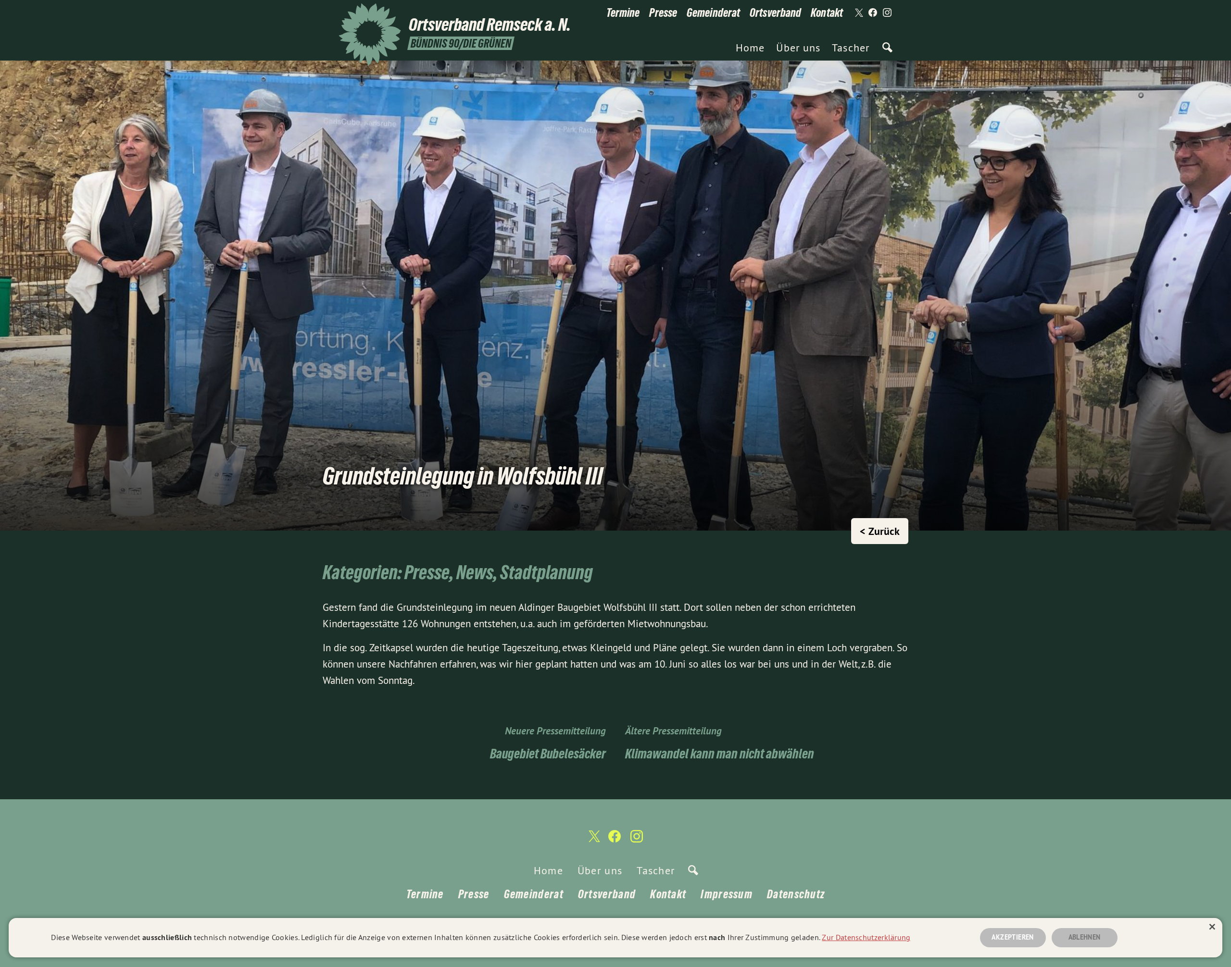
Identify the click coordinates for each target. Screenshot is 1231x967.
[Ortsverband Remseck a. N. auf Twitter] (858, 13)
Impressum (727, 894)
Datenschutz (796, 894)
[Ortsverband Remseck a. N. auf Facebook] (873, 13)
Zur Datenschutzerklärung (866, 937)
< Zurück (880, 531)
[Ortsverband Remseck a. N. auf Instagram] (887, 13)
